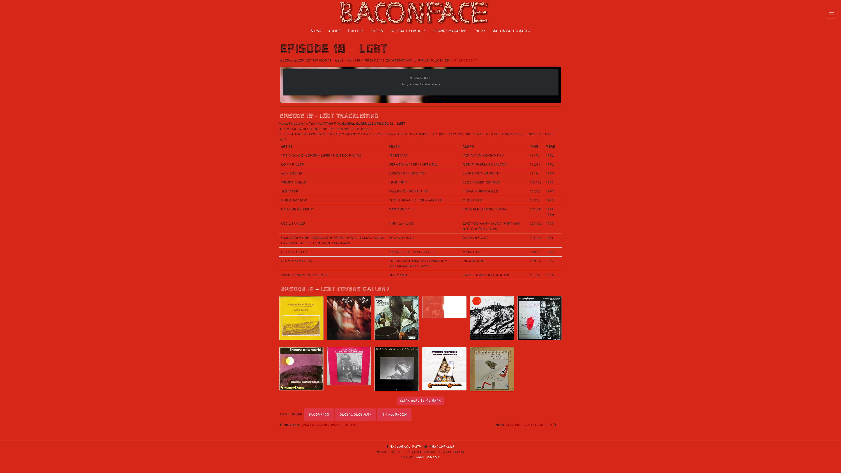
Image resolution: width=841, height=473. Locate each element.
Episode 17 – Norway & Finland (328, 425)
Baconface (319, 414)
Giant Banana (427, 457)
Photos (356, 31)
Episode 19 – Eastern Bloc (529, 425)
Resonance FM (465, 60)
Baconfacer (443, 446)
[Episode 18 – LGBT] (301, 318)
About (334, 31)
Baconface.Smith (405, 446)
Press (480, 31)
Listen (377, 31)
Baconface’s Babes (511, 31)
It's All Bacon (394, 414)
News (316, 31)
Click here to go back (420, 400)
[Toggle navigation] (831, 14)
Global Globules (408, 31)
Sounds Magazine (450, 31)
